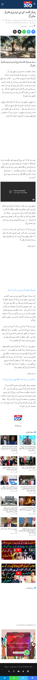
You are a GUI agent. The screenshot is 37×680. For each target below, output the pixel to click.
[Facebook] (33, 32)
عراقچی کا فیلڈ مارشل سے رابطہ (29, 467)
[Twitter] (29, 32)
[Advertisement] (18, 138)
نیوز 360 (6, 667)
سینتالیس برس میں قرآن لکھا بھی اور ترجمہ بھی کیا (19, 379)
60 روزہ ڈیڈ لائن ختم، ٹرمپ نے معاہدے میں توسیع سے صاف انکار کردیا (28, 510)
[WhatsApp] (24, 32)
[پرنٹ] (15, 32)
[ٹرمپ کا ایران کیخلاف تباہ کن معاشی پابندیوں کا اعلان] (8, 461)
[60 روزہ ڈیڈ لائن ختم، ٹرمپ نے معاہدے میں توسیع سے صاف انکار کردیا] (27, 501)
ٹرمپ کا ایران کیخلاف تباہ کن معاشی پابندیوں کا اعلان (10, 468)
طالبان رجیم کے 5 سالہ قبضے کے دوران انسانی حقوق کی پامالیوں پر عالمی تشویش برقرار (28, 489)
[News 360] (28, 4)
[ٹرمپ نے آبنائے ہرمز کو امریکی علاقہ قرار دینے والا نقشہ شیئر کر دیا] (8, 480)
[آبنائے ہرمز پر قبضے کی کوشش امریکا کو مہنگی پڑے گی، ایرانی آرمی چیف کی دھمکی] (27, 522)
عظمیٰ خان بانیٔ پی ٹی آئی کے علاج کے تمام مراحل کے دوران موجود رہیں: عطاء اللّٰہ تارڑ (9, 448)
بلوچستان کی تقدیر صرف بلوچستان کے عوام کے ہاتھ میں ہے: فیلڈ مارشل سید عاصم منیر (27, 448)
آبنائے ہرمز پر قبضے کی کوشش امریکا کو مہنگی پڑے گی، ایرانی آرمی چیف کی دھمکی (27, 531)
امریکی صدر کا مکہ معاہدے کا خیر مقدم (9, 530)
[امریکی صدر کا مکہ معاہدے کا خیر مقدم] (8, 522)
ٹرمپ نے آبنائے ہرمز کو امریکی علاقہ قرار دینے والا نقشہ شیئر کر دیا (9, 488)
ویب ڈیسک (31, 26)
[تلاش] (35, 5)
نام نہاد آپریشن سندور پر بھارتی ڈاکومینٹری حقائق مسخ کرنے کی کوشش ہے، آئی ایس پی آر (10, 510)
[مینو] (2, 5)
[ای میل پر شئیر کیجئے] (19, 32)
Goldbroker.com (31, 625)
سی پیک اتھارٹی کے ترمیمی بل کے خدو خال (21, 290)
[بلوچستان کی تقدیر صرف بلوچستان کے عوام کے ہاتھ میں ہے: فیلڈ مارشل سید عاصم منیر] (27, 440)
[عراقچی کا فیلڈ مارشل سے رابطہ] (27, 461)
